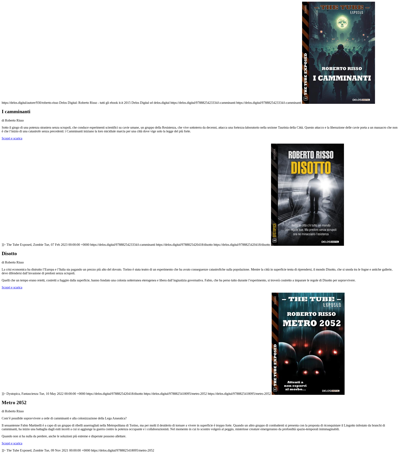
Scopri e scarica (12, 138)
